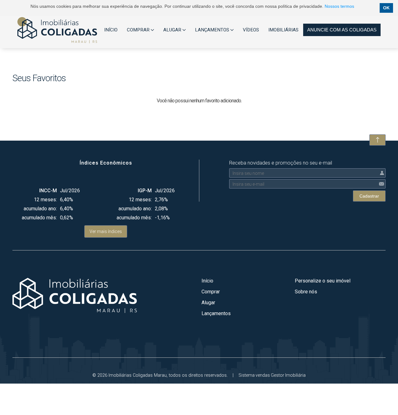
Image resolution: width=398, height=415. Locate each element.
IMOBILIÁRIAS (283, 30)
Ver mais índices (106, 231)
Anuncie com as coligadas (342, 29)
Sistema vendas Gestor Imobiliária (272, 375)
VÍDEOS (251, 30)
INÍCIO (111, 30)
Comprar (210, 292)
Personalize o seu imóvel (322, 281)
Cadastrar (369, 196)
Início (207, 281)
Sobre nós (306, 292)
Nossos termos (339, 6)
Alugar (208, 302)
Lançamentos (216, 313)
